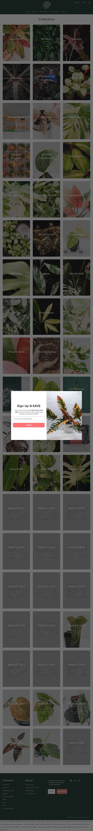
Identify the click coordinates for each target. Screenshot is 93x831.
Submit (29, 425)
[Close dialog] (79, 393)
